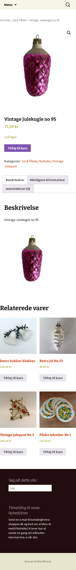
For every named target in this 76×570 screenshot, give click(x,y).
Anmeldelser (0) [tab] (18, 188)
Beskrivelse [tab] (15, 180)
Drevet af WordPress (38, 561)
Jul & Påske (19, 20)
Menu (8, 5)
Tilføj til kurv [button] (13, 378)
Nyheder (45, 161)
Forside (5, 20)
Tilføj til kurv (17, 148)
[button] (69, 33)
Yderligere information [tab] (47, 180)
